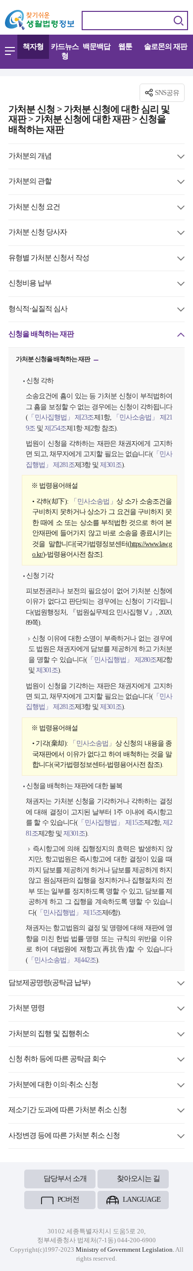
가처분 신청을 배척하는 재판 (53, 360)
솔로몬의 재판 (165, 46)
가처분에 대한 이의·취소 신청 (53, 1085)
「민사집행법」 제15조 (111, 822)
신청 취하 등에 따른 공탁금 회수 (57, 1059)
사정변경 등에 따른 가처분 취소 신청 (64, 1136)
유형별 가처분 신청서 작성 (48, 258)
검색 (178, 20)
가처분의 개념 (29, 156)
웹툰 (125, 46)
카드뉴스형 (65, 51)
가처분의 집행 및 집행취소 (48, 1034)
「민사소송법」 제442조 (62, 960)
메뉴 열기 (10, 51)
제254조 (54, 428)
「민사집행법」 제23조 (61, 417)
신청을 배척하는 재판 (41, 335)
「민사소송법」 (93, 501)
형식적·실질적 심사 (37, 309)
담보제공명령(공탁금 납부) (49, 983)
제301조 (110, 465)
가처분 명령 (26, 1008)
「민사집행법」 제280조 (122, 659)
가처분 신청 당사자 (37, 233)
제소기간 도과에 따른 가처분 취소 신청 (67, 1110)
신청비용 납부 (29, 284)
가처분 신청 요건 (34, 207)
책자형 (33, 46)
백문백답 (96, 46)
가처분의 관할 (29, 182)
